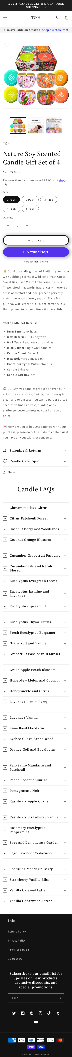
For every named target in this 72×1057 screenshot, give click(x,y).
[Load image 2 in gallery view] (36, 125)
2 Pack (30, 199)
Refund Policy (17, 931)
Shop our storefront (55, 30)
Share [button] (11, 472)
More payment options (36, 261)
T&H (30, 1054)
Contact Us (15, 958)
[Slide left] (4, 126)
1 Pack (11, 199)
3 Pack (48, 199)
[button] (5, 17)
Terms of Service (18, 949)
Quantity (8, 217)
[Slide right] (67, 126)
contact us (58, 432)
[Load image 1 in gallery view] (18, 125)
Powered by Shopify (41, 1054)
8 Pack (30, 208)
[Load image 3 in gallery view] (54, 125)
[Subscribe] (59, 998)
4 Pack (11, 208)
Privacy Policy (16, 940)
